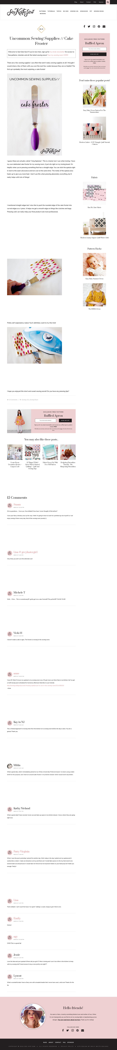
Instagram (94, 26)
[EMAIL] (82, 1030)
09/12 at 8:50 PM (18, 978)
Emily (17, 918)
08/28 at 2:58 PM (18, 854)
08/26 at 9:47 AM (19, 768)
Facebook (84, 26)
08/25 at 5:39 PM (18, 595)
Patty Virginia (21, 851)
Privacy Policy (67, 1046)
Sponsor (101, 2)
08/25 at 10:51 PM (19, 676)
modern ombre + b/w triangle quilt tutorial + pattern (94, 143)
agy (16, 936)
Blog (76, 2)
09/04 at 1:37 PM (18, 903)
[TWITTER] (67, 1030)
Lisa (16, 900)
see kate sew (21, 12)
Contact (88, 2)
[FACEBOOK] (63, 1030)
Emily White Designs (99, 1046)
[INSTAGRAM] (72, 1030)
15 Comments (13, 400)
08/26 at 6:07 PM (18, 811)
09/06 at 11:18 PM (19, 939)
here (61, 428)
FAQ (95, 2)
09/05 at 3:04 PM (18, 921)
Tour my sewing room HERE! (57, 55)
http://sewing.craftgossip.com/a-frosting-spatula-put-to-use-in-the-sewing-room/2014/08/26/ (35, 685)
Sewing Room (34, 400)
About (81, 2)
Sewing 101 (25, 400)
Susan (17, 504)
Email (104, 26)
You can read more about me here (69, 1020)
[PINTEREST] (77, 1030)
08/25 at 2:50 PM (18, 555)
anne (16, 673)
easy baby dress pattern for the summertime (94, 111)
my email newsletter (57, 52)
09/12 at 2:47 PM (18, 957)
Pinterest (99, 26)
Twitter (89, 26)
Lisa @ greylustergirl (25, 552)
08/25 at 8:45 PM (18, 636)
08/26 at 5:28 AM (19, 725)
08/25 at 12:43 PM (19, 507)
